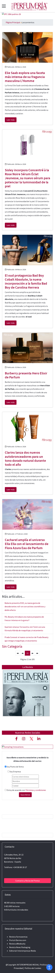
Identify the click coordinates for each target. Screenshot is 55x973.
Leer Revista (26, 698)
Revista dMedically (17, 943)
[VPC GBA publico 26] (11, 14)
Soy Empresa (15, 771)
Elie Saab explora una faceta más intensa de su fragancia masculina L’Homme (25, 77)
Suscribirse (25, 794)
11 (27, 653)
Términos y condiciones (35, 790)
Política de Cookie (32, 968)
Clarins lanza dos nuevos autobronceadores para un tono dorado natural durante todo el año (25, 458)
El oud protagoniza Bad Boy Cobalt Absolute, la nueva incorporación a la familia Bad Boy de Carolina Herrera (26, 281)
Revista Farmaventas (18, 936)
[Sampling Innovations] (13, 746)
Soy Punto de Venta (15, 766)
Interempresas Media (26, 950)
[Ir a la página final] (37, 653)
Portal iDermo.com (17, 940)
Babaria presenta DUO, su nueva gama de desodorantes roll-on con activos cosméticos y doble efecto (25, 606)
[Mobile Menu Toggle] (4, 6)
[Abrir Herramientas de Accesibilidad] (49, 967)
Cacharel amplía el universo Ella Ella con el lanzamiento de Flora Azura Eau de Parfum (26, 544)
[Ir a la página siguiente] (32, 653)
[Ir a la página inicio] (17, 653)
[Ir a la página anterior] (22, 653)
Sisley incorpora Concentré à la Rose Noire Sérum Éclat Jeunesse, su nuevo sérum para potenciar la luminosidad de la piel (27, 178)
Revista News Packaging (19, 947)
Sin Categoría (12, 646)
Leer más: (11, 119)
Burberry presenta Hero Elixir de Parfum (26, 375)
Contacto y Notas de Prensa (27, 880)
